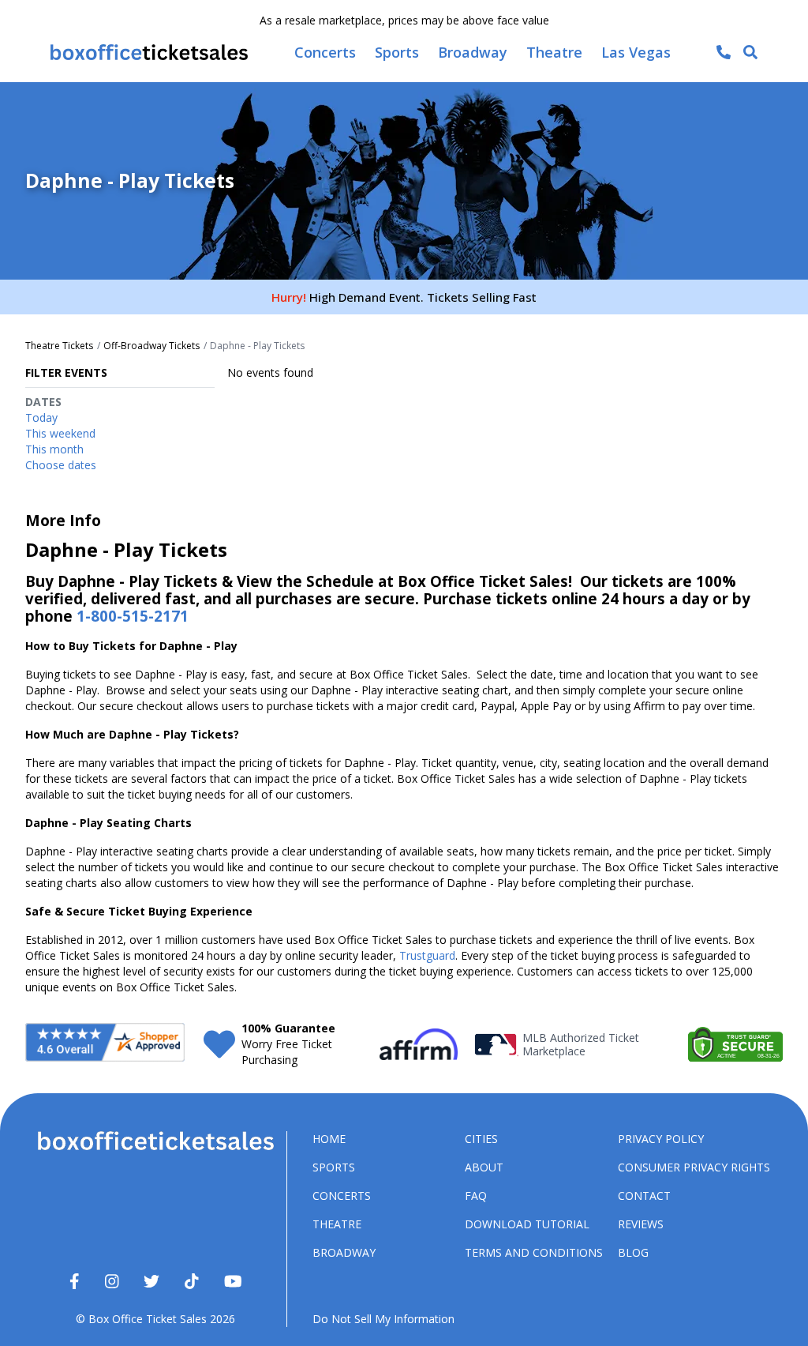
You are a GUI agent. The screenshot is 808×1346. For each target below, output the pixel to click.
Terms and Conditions (534, 1252)
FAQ (476, 1195)
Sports (333, 1167)
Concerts (341, 1195)
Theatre (336, 1223)
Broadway (344, 1252)
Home (329, 1138)
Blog (633, 1252)
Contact (644, 1195)
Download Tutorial (527, 1223)
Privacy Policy (661, 1138)
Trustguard (427, 955)
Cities (481, 1138)
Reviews (641, 1223)
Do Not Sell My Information (383, 1318)
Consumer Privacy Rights (694, 1167)
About (484, 1167)
